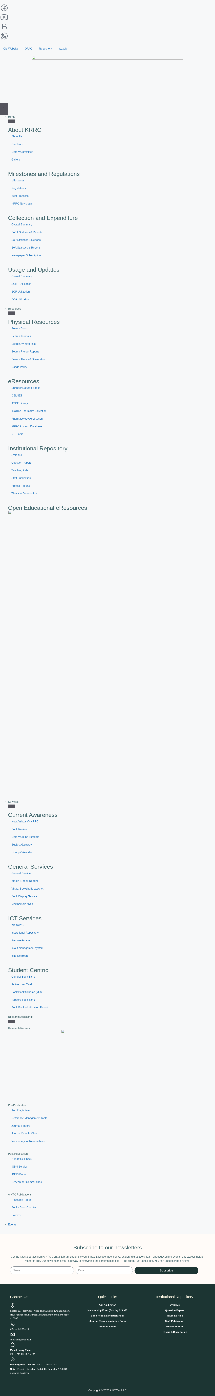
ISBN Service (19, 1166)
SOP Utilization (20, 291)
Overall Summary (21, 224)
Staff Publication (21, 478)
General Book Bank (23, 976)
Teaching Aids (19, 470)
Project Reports (20, 485)
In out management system (27, 948)
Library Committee (22, 151)
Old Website (10, 48)
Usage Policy (19, 367)
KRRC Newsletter (22, 203)
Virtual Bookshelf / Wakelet (27, 888)
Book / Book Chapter (23, 1207)
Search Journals (21, 336)
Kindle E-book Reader (24, 881)
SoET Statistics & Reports (26, 232)
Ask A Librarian (107, 1304)
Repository (45, 48)
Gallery (15, 159)
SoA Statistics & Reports (25, 247)
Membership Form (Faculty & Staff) (107, 1310)
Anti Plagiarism (20, 1110)
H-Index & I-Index (21, 1159)
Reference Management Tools (29, 1118)
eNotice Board (20, 955)
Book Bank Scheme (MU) (26, 992)
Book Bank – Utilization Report (29, 1007)
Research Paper (21, 1199)
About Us (17, 136)
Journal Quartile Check (25, 1133)
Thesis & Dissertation (24, 493)
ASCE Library (19, 403)
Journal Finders (20, 1125)
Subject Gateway (21, 844)
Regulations (18, 188)
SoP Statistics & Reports (26, 239)
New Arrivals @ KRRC (24, 821)
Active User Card (21, 984)
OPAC (28, 48)
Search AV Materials (23, 343)
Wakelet (63, 48)
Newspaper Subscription (26, 255)
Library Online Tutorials (25, 836)
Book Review (19, 829)
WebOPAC (18, 925)
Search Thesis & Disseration (28, 359)
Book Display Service (24, 896)
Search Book (19, 328)
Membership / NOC (22, 904)
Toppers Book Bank (23, 999)
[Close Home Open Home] (11, 121)
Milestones (17, 180)
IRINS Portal (18, 1174)
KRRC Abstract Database (26, 426)
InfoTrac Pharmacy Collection (29, 411)
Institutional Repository (25, 932)
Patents (15, 1215)
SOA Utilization (20, 299)
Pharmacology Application (27, 418)
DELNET (16, 395)
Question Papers (21, 462)
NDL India (17, 434)
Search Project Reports (25, 351)
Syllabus (16, 455)
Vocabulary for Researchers (28, 1141)
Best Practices (20, 195)
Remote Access (20, 940)
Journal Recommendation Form (108, 1321)
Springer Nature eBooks (25, 387)
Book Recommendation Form (107, 1315)
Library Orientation (22, 852)
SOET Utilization (21, 284)
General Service (21, 873)
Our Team (17, 144)
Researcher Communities (26, 1182)
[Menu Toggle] (4, 109)
